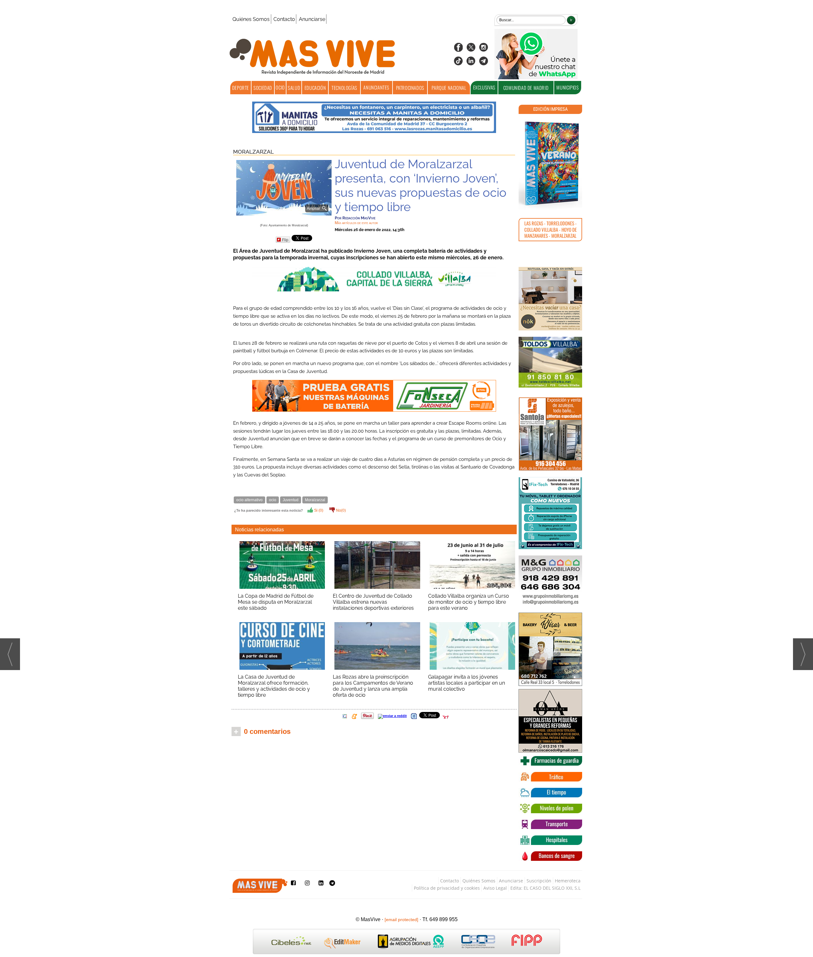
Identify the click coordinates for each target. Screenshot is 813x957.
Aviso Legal (495, 888)
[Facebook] (458, 49)
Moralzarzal (253, 152)
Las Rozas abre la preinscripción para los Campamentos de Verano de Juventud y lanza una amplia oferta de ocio (373, 686)
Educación (315, 87)
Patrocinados (410, 87)
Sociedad (262, 87)
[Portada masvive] (550, 163)
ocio (272, 500)
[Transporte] (550, 824)
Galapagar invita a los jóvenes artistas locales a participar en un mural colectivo (466, 683)
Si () (318, 510)
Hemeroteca (568, 881)
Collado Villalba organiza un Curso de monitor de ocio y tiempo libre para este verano (468, 602)
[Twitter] (471, 49)
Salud (294, 87)
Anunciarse (312, 19)
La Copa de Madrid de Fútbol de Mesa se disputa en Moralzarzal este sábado (275, 602)
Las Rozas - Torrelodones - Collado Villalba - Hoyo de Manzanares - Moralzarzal (550, 229)
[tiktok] (458, 63)
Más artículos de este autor (356, 223)
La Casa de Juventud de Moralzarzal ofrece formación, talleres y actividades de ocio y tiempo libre (274, 686)
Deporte (240, 87)
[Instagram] (483, 49)
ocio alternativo (249, 500)
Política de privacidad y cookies (447, 888)
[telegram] (483, 63)
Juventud (291, 500)
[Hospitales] (550, 840)
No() (340, 510)
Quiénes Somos (251, 19)
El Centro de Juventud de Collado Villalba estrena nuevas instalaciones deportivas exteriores (373, 602)
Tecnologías (344, 87)
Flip (285, 239)
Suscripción (539, 881)
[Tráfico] (550, 776)
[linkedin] (471, 63)
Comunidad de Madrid (525, 87)
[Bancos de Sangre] (550, 856)
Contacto (284, 19)
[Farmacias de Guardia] (550, 760)
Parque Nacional (449, 87)
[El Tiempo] (550, 792)
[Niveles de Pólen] (550, 808)
